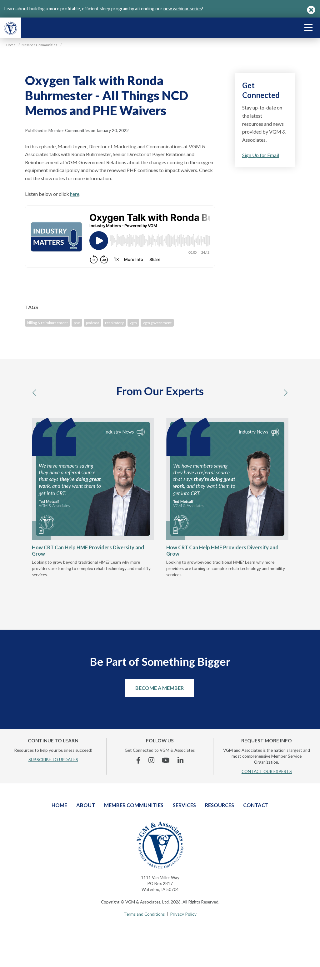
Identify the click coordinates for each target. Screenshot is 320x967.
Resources (219, 805)
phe (77, 322)
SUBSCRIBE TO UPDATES (53, 759)
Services (184, 805)
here (74, 194)
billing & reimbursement (47, 322)
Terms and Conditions (144, 914)
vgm (133, 322)
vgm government (157, 322)
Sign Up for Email (260, 155)
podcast (92, 322)
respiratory (114, 322)
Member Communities (133, 805)
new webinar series (182, 8)
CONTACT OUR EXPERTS (267, 771)
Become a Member (159, 688)
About (85, 805)
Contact (255, 805)
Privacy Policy (183, 914)
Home (59, 805)
